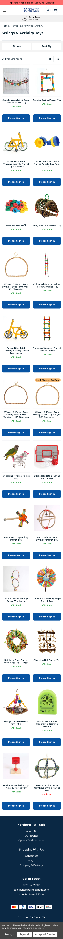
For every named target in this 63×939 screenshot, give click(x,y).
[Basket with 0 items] (55, 10)
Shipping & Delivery (31, 865)
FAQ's (31, 860)
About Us (31, 831)
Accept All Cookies (45, 934)
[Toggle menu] (5, 10)
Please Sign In (16, 118)
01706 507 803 (31, 885)
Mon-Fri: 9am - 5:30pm (31, 894)
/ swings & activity (33, 25)
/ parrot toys (17, 25)
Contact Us (31, 856)
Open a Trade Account (31, 840)
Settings (9, 934)
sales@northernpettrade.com (31, 889)
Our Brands (31, 835)
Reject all (24, 934)
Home (6, 25)
